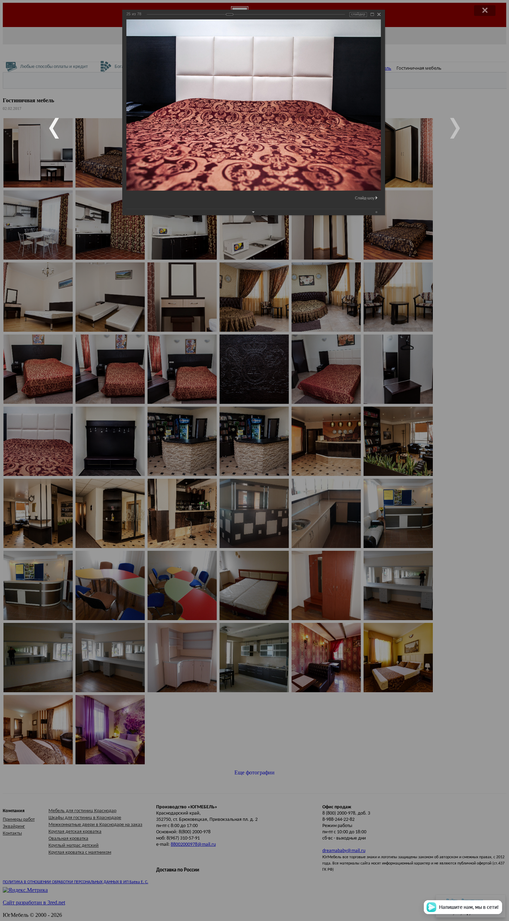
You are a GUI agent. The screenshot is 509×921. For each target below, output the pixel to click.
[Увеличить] (372, 14)
